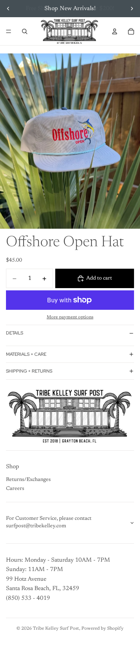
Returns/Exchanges (28, 479)
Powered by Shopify (102, 628)
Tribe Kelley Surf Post (56, 628)
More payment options (70, 317)
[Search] (24, 31)
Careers (15, 488)
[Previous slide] (8, 8)
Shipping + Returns (29, 371)
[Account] (114, 31)
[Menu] (8, 31)
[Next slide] (132, 8)
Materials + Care (26, 354)
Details (14, 333)
